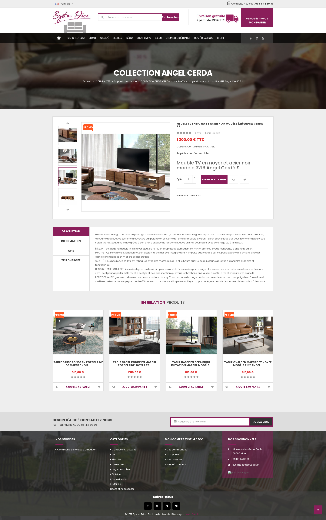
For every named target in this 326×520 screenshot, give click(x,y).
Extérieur (116, 484)
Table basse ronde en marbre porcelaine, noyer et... (135, 363)
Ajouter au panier (214, 179)
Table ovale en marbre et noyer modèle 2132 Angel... (248, 363)
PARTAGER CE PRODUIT (189, 195)
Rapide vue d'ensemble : (193, 153)
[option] (67, 135)
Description (71, 231)
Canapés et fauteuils (124, 449)
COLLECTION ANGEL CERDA (155, 81)
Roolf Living (144, 38)
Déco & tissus (119, 479)
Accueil (87, 81)
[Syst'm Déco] (72, 20)
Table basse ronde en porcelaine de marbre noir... (78, 363)
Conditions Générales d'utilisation (76, 449)
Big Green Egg (76, 38)
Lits (113, 454)
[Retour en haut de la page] (318, 510)
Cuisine (116, 474)
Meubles (117, 38)
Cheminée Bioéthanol (178, 38)
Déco (129, 38)
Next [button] (68, 209)
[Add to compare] (57, 387)
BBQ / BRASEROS (203, 38)
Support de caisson (125, 81)
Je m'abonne (261, 421)
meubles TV (123, 261)
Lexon (158, 38)
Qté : (180, 179)
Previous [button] (68, 123)
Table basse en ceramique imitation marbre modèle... (191, 363)
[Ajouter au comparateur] (233, 179)
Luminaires (118, 464)
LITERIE (220, 38)
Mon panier (173, 454)
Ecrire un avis (212, 133)
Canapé (104, 38)
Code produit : (185, 146)
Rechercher (170, 17)
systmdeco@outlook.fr (246, 464)
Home (59, 38)
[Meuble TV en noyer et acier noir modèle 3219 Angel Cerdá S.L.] (67, 135)
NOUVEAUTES (103, 81)
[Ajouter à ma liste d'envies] (244, 179)
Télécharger (71, 260)
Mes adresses (174, 459)
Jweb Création (193, 514)
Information (71, 241)
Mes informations (177, 464)
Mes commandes (177, 449)
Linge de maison (121, 469)
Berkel (92, 38)
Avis (71, 251)
